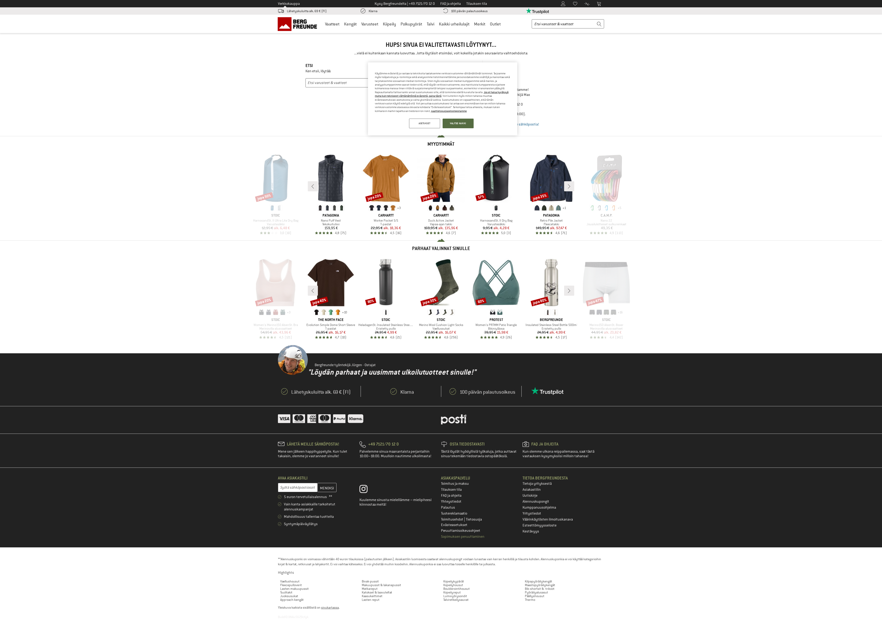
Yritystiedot (532, 513)
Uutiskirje (530, 495)
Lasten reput (370, 600)
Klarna (373, 11)
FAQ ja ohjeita (451, 495)
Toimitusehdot (452, 519)
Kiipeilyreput (452, 592)
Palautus (448, 507)
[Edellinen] (313, 186)
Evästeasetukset (454, 525)
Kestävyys (531, 531)
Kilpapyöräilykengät (538, 581)
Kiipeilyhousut (453, 585)
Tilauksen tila (451, 489)
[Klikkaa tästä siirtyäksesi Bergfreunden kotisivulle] (299, 24)
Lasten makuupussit (294, 589)
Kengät (350, 24)
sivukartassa (330, 607)
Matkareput (370, 589)
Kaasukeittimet (372, 596)
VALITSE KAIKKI (458, 123)
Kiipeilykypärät (453, 581)
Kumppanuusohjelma (539, 507)
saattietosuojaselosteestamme (449, 111)
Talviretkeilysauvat (456, 600)
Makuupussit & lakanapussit (381, 585)
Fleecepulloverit (291, 585)
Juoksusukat (289, 596)
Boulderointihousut (456, 589)
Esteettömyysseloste (540, 525)
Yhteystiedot (451, 501)
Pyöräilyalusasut (536, 592)
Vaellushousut (290, 581)
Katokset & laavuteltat (377, 592)
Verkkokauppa (289, 3)
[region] (442, 98)
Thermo (530, 600)
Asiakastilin (532, 489)
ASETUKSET (424, 123)
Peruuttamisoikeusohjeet (460, 530)
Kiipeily (389, 24)
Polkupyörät (411, 24)
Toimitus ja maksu (455, 483)
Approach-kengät (292, 600)
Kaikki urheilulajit (454, 24)
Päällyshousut (534, 596)
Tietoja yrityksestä (537, 483)
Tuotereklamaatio (454, 513)
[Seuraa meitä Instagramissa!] (366, 490)
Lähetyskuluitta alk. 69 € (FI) (307, 11)
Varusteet (369, 24)
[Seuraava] (569, 186)
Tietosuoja (474, 519)
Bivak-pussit (370, 581)
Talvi (430, 24)
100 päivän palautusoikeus (469, 11)
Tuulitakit (286, 592)
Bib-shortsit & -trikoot (539, 589)
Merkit (479, 24)
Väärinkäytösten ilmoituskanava (548, 519)
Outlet (495, 24)
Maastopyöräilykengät (540, 585)
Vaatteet (332, 24)
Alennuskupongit (536, 501)
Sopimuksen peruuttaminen (462, 536)
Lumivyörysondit (455, 596)
